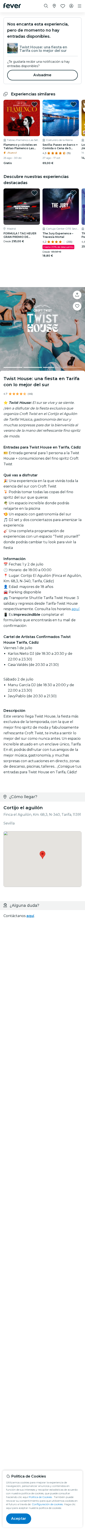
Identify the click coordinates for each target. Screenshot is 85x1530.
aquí (75, 609)
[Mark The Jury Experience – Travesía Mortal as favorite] (73, 193)
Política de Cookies (40, 1497)
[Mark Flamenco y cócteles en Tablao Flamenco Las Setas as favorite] (34, 104)
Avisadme (42, 75)
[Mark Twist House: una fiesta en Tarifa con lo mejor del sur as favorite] (77, 306)
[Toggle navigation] (80, 6)
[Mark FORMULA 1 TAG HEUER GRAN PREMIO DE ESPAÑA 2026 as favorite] (34, 193)
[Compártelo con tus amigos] (77, 295)
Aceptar (18, 1518)
